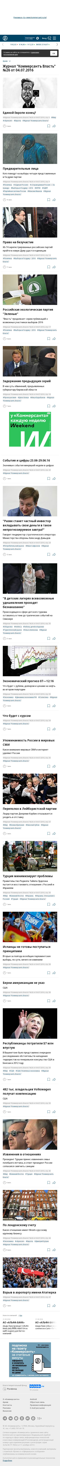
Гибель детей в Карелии (34, 626)
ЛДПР (45, 188)
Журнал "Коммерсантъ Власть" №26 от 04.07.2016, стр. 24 (27, 542)
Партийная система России (15, 191)
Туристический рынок (13, 630)
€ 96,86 (22, 44)
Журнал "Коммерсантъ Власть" (36, 120)
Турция (15, 899)
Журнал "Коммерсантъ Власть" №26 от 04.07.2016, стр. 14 (27, 255)
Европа (18, 120)
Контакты (7, 1405)
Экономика (8, 697)
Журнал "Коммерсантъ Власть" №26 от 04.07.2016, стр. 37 (27, 821)
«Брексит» (8, 120)
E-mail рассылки (37, 1408)
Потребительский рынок (14, 546)
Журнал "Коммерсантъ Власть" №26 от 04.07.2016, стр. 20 (27, 470)
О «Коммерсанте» (11, 1399)
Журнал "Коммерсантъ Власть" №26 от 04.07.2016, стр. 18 (27, 394)
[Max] (33, 1418)
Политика (8, 185)
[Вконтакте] (11, 1418)
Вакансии (7, 1411)
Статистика (43, 697)
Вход (44, 38)
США (12, 1071)
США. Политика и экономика (28, 1071)
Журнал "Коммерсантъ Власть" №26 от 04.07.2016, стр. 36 (27, 757)
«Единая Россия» (21, 185)
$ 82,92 (13, 44)
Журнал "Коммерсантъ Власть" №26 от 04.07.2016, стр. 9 (27, 181)
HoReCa (18, 626)
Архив (5, 1402)
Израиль (30, 895)
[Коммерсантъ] (5, 38)
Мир (54, 117)
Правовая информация (40, 1405)
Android (33, 1399)
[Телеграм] (5, 1418)
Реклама (7, 1408)
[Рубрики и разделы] (54, 38)
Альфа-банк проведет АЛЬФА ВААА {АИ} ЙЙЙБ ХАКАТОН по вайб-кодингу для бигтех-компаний (15, 1330)
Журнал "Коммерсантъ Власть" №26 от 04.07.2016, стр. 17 (27, 327)
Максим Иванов (35, 191)
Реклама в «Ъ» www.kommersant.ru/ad (30, 17)
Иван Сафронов (33, 546)
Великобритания (17, 825)
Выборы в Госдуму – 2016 (22, 188)
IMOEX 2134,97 (42, 44)
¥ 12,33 (30, 44)
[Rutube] (28, 1418)
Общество (8, 626)
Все (21, 1315)
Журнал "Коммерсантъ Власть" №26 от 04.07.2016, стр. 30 (27, 623)
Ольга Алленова (31, 630)
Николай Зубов (33, 825)
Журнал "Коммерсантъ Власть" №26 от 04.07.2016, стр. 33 (27, 694)
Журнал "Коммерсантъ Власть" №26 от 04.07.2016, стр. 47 (27, 1297)
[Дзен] (16, 1418)
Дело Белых (24, 397)
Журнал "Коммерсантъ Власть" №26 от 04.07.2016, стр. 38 (27, 892)
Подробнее (7, 1460)
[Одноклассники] (22, 1418)
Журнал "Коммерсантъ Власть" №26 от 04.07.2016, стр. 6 (27, 117)
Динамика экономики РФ (26, 697)
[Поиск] (49, 38)
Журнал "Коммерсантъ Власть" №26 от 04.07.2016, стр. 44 (27, 1238)
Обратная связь (37, 1402)
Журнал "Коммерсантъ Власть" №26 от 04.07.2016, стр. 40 (27, 1171)
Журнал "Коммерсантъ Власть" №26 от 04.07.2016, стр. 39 (27, 1067)
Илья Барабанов (38, 397)
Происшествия (10, 397)
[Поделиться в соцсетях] (54, 126)
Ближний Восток (17, 895)
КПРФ (38, 188)
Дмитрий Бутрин (42, 1241)
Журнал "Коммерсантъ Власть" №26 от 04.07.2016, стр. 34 (27, 720)
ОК (53, 53)
